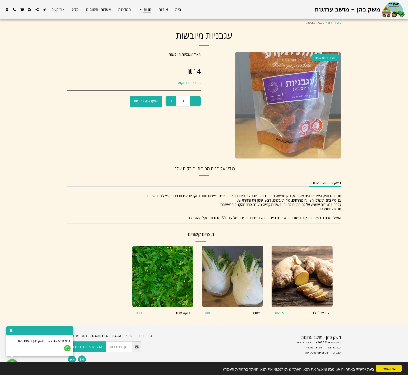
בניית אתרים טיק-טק (316, 352)
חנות (330, 22)
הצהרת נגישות (314, 347)
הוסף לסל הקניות (301, 304)
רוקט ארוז (183, 312)
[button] (44, 9)
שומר (256, 312)
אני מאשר (389, 368)
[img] (302, 276)
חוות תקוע (185, 83)
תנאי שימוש (334, 347)
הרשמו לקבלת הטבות (86, 346)
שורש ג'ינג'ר (320, 312)
